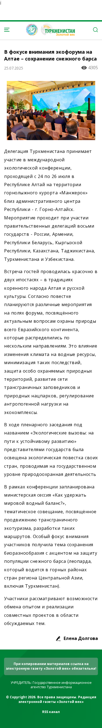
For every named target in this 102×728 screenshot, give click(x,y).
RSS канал (51, 711)
